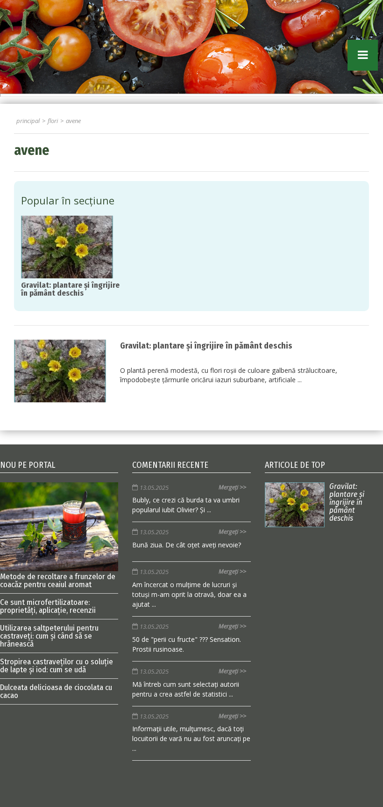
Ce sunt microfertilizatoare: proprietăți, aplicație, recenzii (48, 606)
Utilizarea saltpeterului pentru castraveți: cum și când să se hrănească (49, 636)
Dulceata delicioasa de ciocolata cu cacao (56, 691)
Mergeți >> (232, 487)
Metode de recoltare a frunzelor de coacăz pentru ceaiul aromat (57, 580)
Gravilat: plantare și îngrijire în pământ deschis (206, 346)
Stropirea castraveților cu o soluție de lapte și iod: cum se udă (56, 666)
